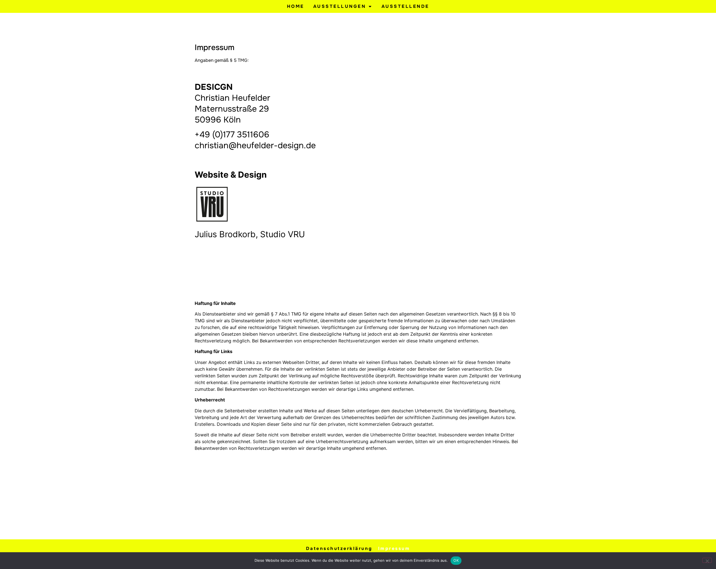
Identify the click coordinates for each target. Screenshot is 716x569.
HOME (295, 6)
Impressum (394, 548)
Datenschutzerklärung (339, 548)
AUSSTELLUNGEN (339, 6)
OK (456, 560)
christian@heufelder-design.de (255, 145)
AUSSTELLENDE (405, 6)
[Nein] (707, 560)
